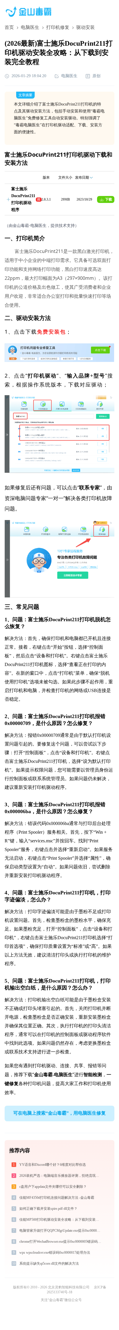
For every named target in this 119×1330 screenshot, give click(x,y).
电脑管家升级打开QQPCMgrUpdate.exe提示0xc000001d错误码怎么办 (60, 1231)
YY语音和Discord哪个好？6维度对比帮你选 (52, 1165)
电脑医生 (30, 27)
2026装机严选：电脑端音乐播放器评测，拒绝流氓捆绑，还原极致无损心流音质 (60, 1176)
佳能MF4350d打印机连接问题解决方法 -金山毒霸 (56, 1198)
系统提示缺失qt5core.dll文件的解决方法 (49, 1263)
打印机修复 (57, 27)
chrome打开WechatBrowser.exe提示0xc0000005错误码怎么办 (60, 1242)
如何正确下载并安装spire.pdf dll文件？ (48, 1209)
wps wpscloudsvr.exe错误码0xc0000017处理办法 (54, 1253)
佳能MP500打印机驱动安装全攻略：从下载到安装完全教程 (60, 1220)
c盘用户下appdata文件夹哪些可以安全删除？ (53, 1187)
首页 (9, 27)
